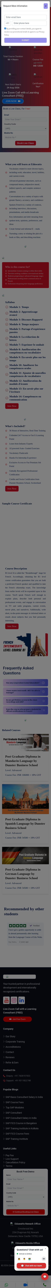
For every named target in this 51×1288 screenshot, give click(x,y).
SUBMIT (25, 40)
